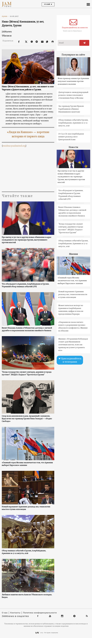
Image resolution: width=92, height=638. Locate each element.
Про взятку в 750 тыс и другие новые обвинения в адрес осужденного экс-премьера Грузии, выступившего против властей (26, 240)
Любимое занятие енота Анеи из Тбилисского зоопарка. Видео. (27, 596)
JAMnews (7, 31)
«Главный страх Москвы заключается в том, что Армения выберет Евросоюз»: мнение (27, 464)
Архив (5, 16)
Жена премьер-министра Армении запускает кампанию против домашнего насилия (73, 81)
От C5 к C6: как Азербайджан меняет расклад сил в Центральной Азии (71, 137)
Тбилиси (7, 35)
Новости (73, 147)
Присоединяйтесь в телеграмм (70, 360)
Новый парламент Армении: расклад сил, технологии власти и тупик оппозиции (26, 508)
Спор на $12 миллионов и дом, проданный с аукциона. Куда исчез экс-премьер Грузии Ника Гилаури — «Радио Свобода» (27, 419)
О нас (5, 613)
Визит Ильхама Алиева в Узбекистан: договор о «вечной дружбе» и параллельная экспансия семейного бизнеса (27, 329)
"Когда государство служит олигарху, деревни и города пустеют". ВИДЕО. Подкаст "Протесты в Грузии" (27, 373)
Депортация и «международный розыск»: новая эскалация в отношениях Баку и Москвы (73, 95)
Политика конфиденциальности (40, 613)
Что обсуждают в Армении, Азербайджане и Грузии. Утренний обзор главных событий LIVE (25, 285)
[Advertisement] (28, 169)
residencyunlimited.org (14, 146)
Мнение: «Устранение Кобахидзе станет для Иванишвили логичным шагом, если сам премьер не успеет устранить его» (73, 345)
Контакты (15, 613)
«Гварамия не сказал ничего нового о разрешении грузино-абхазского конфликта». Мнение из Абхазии (73, 326)
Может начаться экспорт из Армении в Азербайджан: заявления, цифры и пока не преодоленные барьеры (70, 309)
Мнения (73, 254)
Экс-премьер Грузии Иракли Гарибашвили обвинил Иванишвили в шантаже (71, 109)
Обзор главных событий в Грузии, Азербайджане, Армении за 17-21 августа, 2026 (24, 552)
